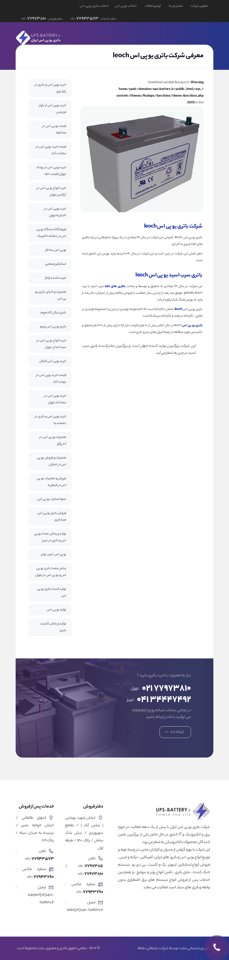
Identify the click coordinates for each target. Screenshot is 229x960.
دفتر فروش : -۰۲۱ (42, 19)
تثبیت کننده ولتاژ (55, 278)
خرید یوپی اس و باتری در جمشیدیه (50, 420)
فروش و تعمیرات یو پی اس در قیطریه (51, 482)
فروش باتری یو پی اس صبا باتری (51, 516)
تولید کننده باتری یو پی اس (51, 592)
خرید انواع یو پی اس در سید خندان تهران (51, 344)
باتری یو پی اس (192, 325)
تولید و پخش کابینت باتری (53, 627)
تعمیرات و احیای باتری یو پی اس (50, 295)
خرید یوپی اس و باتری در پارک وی (50, 88)
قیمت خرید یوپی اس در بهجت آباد (51, 378)
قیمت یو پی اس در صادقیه (54, 129)
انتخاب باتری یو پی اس (94, 6)
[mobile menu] (26, 37)
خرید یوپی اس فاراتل (52, 361)
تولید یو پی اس (56, 610)
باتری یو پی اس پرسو (53, 326)
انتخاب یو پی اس (126, 6)
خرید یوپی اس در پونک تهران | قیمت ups (51, 171)
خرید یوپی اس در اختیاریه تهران (55, 212)
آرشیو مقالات (152, 6)
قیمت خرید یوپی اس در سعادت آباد (51, 150)
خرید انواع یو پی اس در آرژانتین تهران (51, 191)
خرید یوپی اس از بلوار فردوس (52, 109)
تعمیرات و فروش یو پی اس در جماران (51, 461)
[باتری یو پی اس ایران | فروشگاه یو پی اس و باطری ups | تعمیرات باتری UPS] (39, 37)
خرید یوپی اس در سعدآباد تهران (55, 399)
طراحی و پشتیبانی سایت (196, 948)
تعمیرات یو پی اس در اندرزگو (52, 440)
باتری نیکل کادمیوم (53, 313)
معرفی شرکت (199, 6)
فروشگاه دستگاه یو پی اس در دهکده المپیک (51, 233)
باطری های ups (115, 286)
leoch (178, 309)
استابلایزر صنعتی (55, 264)
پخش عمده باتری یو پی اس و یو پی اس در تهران (50, 572)
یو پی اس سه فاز (55, 250)
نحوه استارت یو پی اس (51, 499)
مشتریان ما (176, 6)
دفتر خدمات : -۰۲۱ (93, 19)
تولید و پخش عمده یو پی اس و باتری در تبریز (50, 537)
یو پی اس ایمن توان (53, 554)
